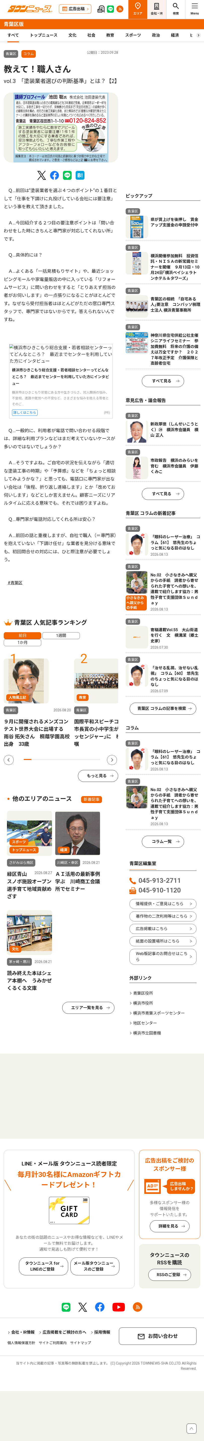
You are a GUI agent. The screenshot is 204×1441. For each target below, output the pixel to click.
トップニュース (43, 35)
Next (112, 760)
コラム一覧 (162, 841)
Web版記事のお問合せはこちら (162, 956)
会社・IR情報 (23, 1332)
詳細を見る (168, 1226)
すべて (13, 35)
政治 (156, 35)
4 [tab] (50, 759)
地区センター (145, 1023)
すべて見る (161, 381)
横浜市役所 (143, 1003)
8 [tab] (81, 759)
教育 (110, 35)
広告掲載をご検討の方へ (64, 1332)
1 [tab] (27, 759)
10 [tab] (96, 759)
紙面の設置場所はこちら (158, 941)
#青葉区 (15, 582)
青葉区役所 (143, 993)
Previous (9, 760)
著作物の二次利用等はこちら (162, 916)
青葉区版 (14, 24)
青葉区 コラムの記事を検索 (161, 708)
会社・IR (157, 13)
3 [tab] (43, 759)
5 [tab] (58, 759)
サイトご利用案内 (53, 1343)
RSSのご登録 (168, 1274)
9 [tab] (89, 759)
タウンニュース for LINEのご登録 (42, 1266)
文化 (72, 35)
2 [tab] (35, 759)
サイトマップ (80, 1343)
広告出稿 (77, 8)
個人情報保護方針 (21, 1343)
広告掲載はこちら (152, 928)
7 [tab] (73, 759)
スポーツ (133, 35)
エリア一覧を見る (87, 1007)
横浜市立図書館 (147, 1033)
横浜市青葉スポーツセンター (159, 1013)
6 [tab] (66, 759)
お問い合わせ (163, 1336)
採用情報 (102, 1332)
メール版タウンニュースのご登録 (93, 1266)
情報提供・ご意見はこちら (160, 903)
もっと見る (97, 775)
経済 (175, 35)
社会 (91, 35)
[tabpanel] (61, 127)
